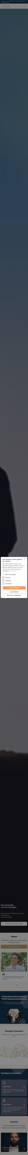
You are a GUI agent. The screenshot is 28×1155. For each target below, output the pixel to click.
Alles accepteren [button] (14, 588)
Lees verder (12, 571)
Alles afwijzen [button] (14, 592)
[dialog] (14, 577)
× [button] (24, 558)
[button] (14, 595)
